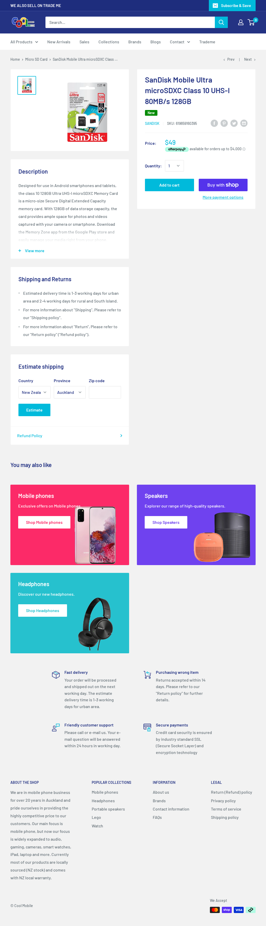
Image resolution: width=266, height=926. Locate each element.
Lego (96, 817)
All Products (21, 41)
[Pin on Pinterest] (224, 123)
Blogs (155, 41)
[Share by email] (244, 123)
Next (248, 59)
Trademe (207, 41)
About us (161, 792)
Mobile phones (105, 792)
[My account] (240, 22)
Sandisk (152, 123)
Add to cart (169, 184)
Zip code (97, 380)
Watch (97, 825)
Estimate (34, 409)
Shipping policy (225, 817)
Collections (108, 41)
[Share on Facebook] (214, 123)
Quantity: (153, 165)
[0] (251, 22)
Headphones (103, 800)
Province (62, 380)
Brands (134, 41)
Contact (177, 41)
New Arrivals (58, 41)
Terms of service (226, 808)
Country (25, 380)
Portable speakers (108, 808)
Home (15, 59)
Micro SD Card (36, 59)
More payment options (223, 197)
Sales (84, 41)
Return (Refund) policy (231, 792)
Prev (231, 59)
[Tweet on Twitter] (234, 123)
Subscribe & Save (236, 5)
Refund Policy (29, 435)
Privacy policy (223, 800)
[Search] (221, 22)
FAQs (157, 817)
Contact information (171, 808)
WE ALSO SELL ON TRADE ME (35, 5)
